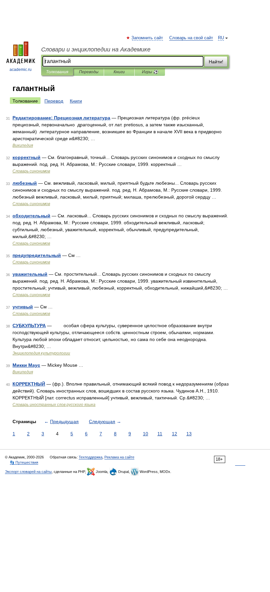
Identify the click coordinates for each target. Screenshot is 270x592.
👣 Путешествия (24, 462)
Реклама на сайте (119, 457)
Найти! (216, 61)
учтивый (23, 306)
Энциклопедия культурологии (41, 353)
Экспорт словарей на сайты (28, 472)
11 (159, 433)
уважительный (30, 274)
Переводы (88, 72)
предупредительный (37, 255)
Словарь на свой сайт (191, 38)
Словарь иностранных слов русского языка (54, 404)
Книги (119, 72)
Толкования (57, 72)
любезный (25, 183)
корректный (26, 157)
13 (189, 433)
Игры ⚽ (150, 72)
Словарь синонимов (31, 171)
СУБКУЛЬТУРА (29, 325)
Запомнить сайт (147, 38)
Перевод (53, 101)
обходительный (31, 215)
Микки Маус (26, 365)
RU (221, 38)
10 (145, 433)
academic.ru (21, 69)
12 (174, 433)
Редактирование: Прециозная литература (61, 117)
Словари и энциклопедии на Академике (95, 49)
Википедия (23, 145)
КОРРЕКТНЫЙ (29, 384)
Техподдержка (90, 457)
